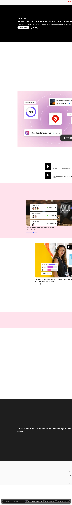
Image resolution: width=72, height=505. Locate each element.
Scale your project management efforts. (61, 164)
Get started (20, 431)
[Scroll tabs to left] (1, 56)
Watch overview (24, 27)
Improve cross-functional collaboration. (61, 172)
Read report (38, 283)
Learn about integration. (31, 232)
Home (69, 4)
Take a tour (34, 27)
